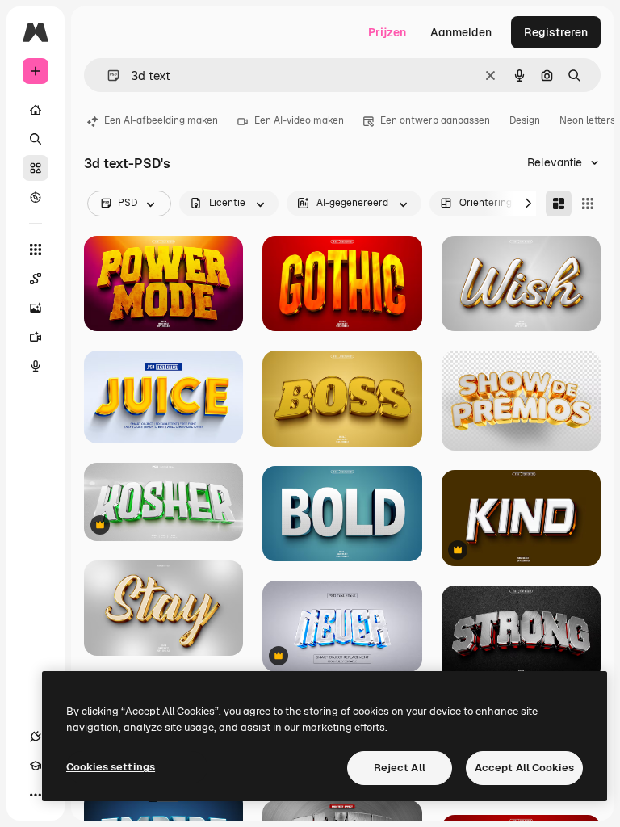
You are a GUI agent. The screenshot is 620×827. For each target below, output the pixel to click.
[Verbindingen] (35, 736)
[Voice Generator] (35, 366)
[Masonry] (559, 203)
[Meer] (35, 795)
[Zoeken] (35, 139)
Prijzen (387, 32)
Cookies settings (110, 767)
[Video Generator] (35, 337)
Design (524, 120)
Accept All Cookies (524, 768)
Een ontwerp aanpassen (435, 120)
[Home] (35, 110)
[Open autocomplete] (107, 75)
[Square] (588, 203)
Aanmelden (461, 32)
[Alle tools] (35, 249)
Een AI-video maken (299, 120)
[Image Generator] (35, 308)
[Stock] (35, 168)
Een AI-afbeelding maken (161, 120)
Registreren (556, 32)
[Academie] (35, 766)
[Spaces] (35, 279)
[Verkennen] (35, 197)
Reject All (399, 768)
